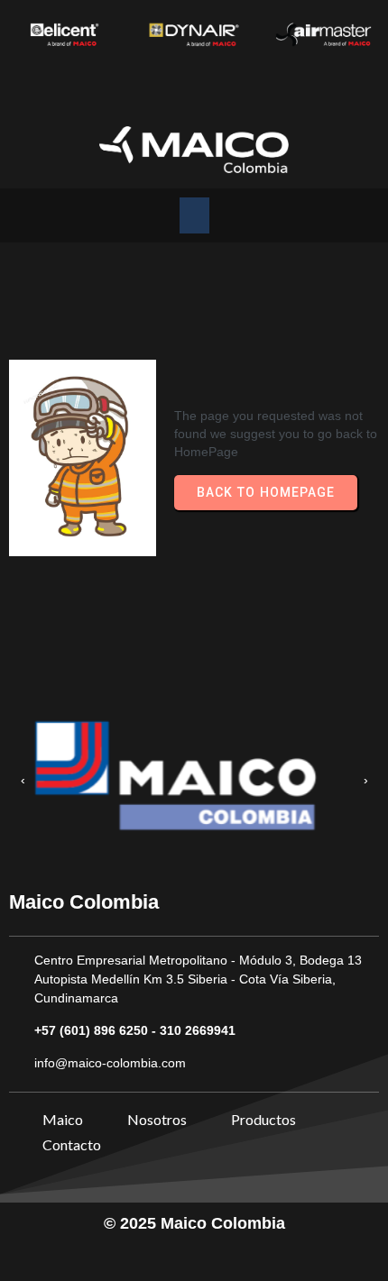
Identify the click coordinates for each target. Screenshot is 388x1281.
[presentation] (23, 781)
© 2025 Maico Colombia (194, 1223)
